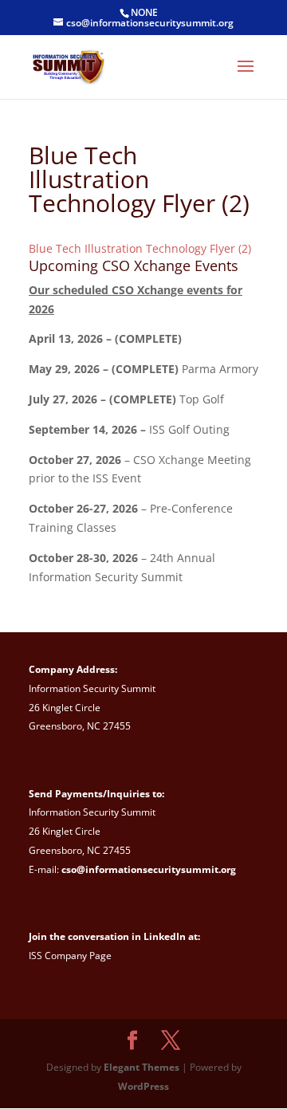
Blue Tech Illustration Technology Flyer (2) (140, 248)
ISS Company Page (70, 955)
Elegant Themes (141, 1067)
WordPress (143, 1086)
